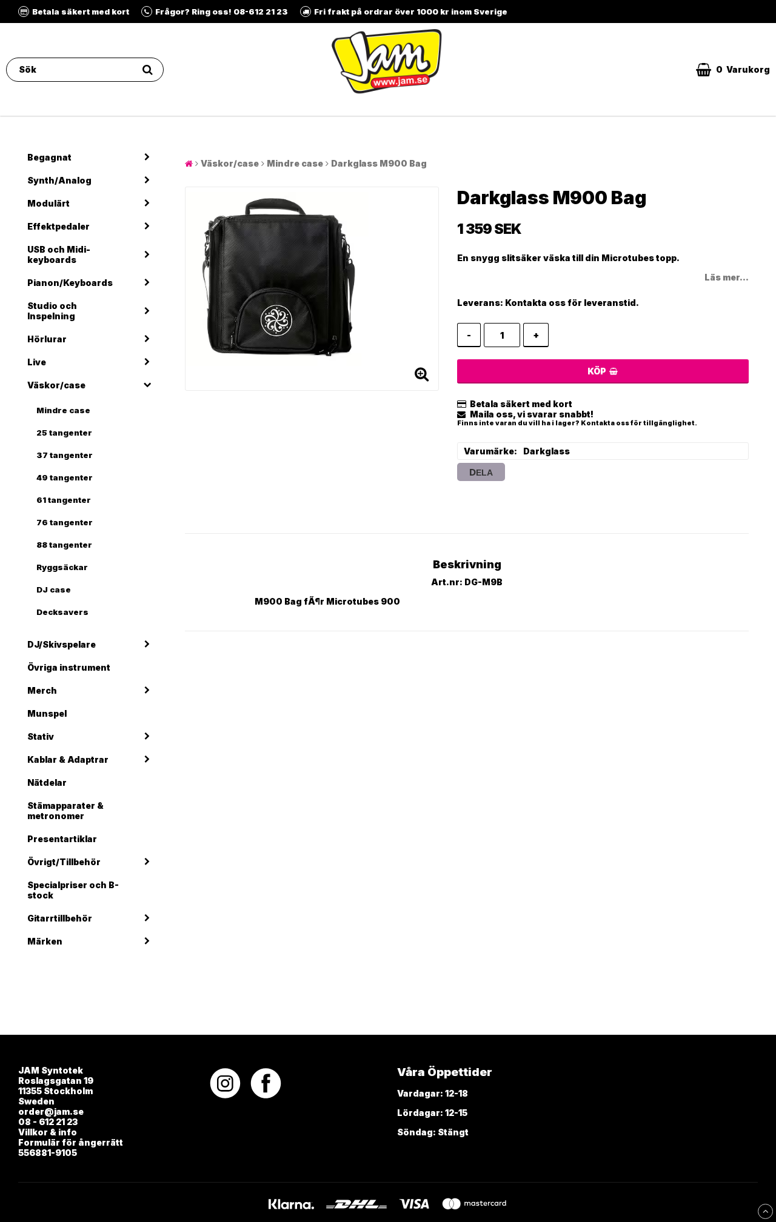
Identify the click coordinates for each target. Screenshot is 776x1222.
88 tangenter (64, 545)
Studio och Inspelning (52, 311)
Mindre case (63, 410)
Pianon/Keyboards (70, 282)
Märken (44, 941)
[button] (733, 69)
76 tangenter (64, 522)
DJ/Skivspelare (61, 644)
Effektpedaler (58, 226)
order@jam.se (51, 1111)
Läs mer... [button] (726, 277)
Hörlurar (47, 339)
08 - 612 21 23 (48, 1122)
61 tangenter (63, 500)
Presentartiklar (62, 839)
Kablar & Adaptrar (68, 759)
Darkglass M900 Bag (379, 163)
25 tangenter (64, 432)
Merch (42, 690)
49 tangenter (64, 477)
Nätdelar (47, 782)
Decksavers (62, 612)
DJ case (53, 589)
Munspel (47, 713)
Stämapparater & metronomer (65, 810)
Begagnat (49, 157)
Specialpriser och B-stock (73, 890)
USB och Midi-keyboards (58, 254)
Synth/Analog (59, 180)
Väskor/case (56, 385)
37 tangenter (64, 455)
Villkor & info (47, 1132)
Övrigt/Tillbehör (64, 862)
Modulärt (48, 203)
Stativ (40, 736)
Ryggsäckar (62, 567)
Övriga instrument (68, 667)
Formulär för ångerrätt (70, 1142)
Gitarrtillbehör (59, 918)
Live (36, 362)
